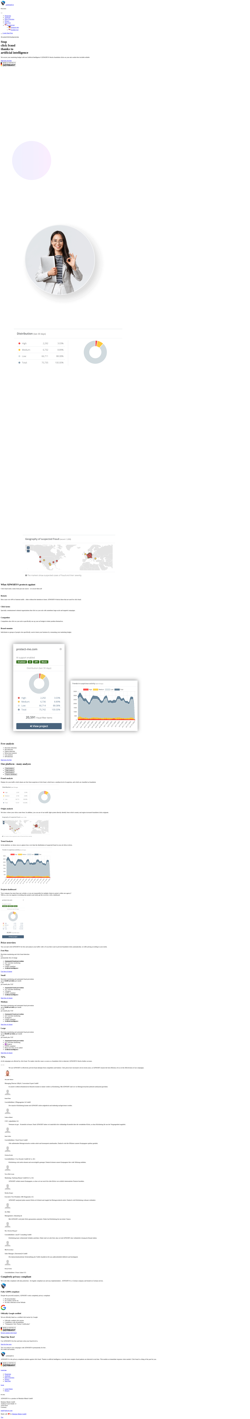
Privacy (7, 21)
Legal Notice (9, 1389)
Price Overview (9, 19)
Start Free (8, 23)
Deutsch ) (15, 27)
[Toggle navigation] (1, 33)
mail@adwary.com (6, 1410)
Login (5, 33)
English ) (11, 25)
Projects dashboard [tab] (10, 774)
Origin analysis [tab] (9, 770)
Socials (2, 1385)
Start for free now (6, 1344)
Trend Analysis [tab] (9, 772)
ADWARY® (9, 5)
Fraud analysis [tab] (9, 768)
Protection (8, 16)
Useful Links (4, 1370)
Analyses (7, 17)
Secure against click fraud (9, 1333)
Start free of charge (6, 998)
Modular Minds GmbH (19, 1414)
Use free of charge (6, 971)
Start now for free (6, 60)
